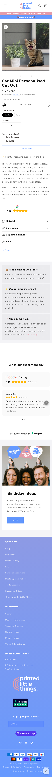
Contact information (34, 771)
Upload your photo (11, 99)
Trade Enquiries (13, 585)
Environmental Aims (15, 573)
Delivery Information (15, 620)
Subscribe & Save (13, 591)
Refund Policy (12, 632)
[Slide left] (20, 76)
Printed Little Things (25, 764)
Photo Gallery (12, 561)
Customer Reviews (14, 626)
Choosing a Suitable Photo (18, 597)
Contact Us (10, 659)
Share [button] (7, 250)
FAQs (7, 567)
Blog (7, 548)
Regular (7, 114)
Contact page (31, 334)
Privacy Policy (12, 638)
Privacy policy (29, 767)
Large (18, 114)
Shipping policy (18, 771)
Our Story (10, 554)
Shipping (16, 95)
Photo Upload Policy (15, 579)
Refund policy (16, 767)
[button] (5, 6)
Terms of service (43, 767)
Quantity (5, 120)
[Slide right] (32, 76)
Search (8, 614)
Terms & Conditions (15, 644)
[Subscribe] (41, 724)
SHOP (15, 520)
